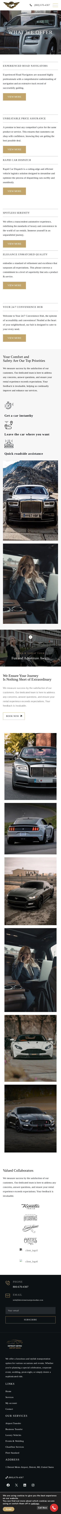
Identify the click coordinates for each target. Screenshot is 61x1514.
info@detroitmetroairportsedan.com (28, 1300)
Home (8, 1391)
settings (35, 1503)
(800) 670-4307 (16, 1477)
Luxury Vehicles (13, 1435)
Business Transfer (14, 1429)
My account (11, 1403)
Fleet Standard (12, 1453)
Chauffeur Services (14, 1447)
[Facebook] (8, 1485)
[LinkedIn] (24, 1485)
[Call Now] (54, 1508)
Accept (8, 1509)
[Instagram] (33, 1485)
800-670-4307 (21, 1286)
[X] (16, 1485)
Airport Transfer (13, 1423)
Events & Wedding (14, 1441)
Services (9, 1397)
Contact (9, 1409)
